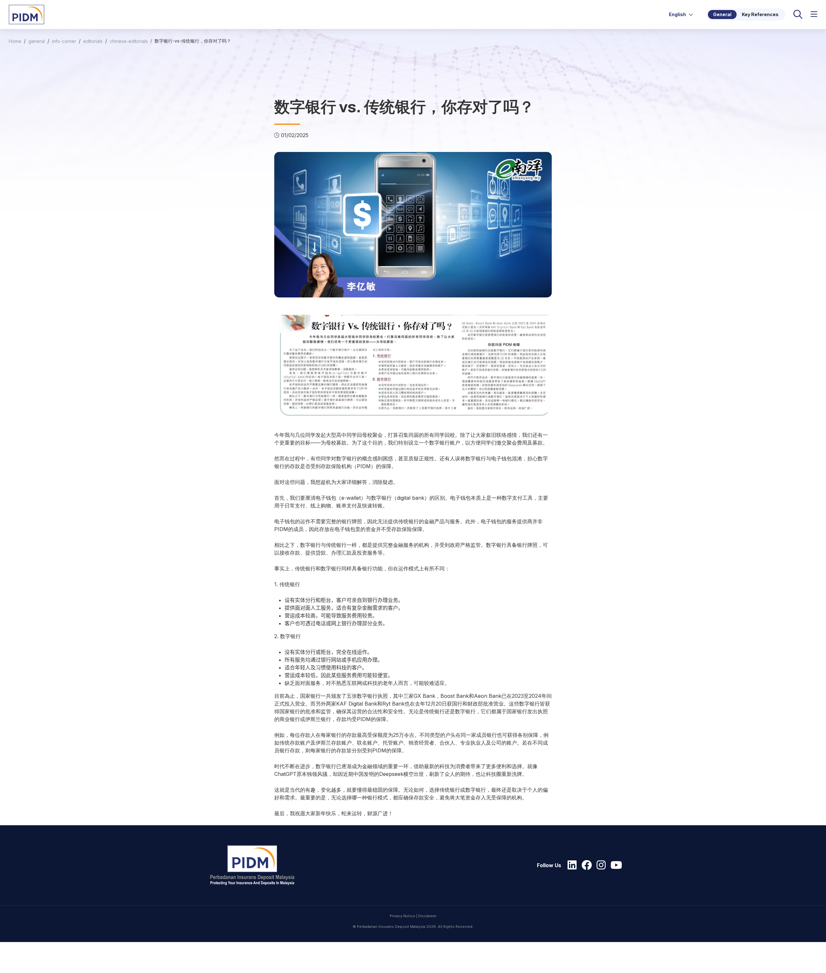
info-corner (64, 41)
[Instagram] (599, 865)
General (722, 14)
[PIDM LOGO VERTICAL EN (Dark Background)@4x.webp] (255, 865)
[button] (814, 14)
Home (15, 41)
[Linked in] (570, 865)
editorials (93, 41)
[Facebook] (585, 865)
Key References (760, 14)
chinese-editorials (129, 41)
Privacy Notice (402, 916)
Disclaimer (427, 916)
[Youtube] (614, 865)
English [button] (678, 14)
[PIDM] (26, 14)
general (36, 41)
